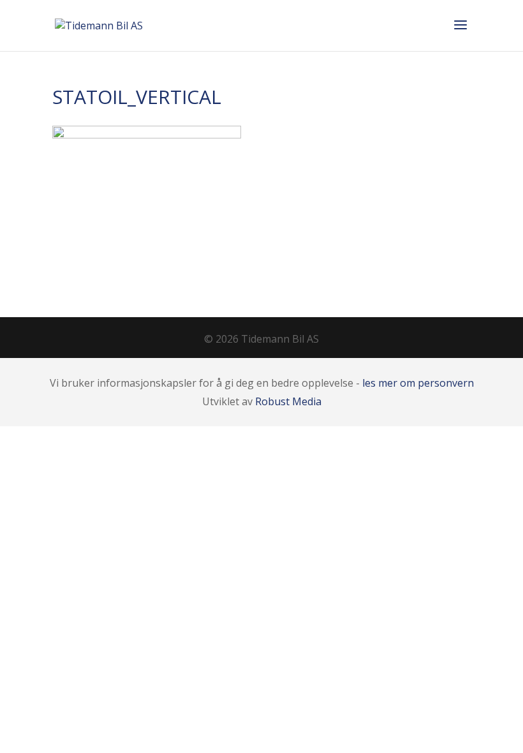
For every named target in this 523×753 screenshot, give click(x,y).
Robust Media (288, 401)
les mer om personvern (418, 383)
